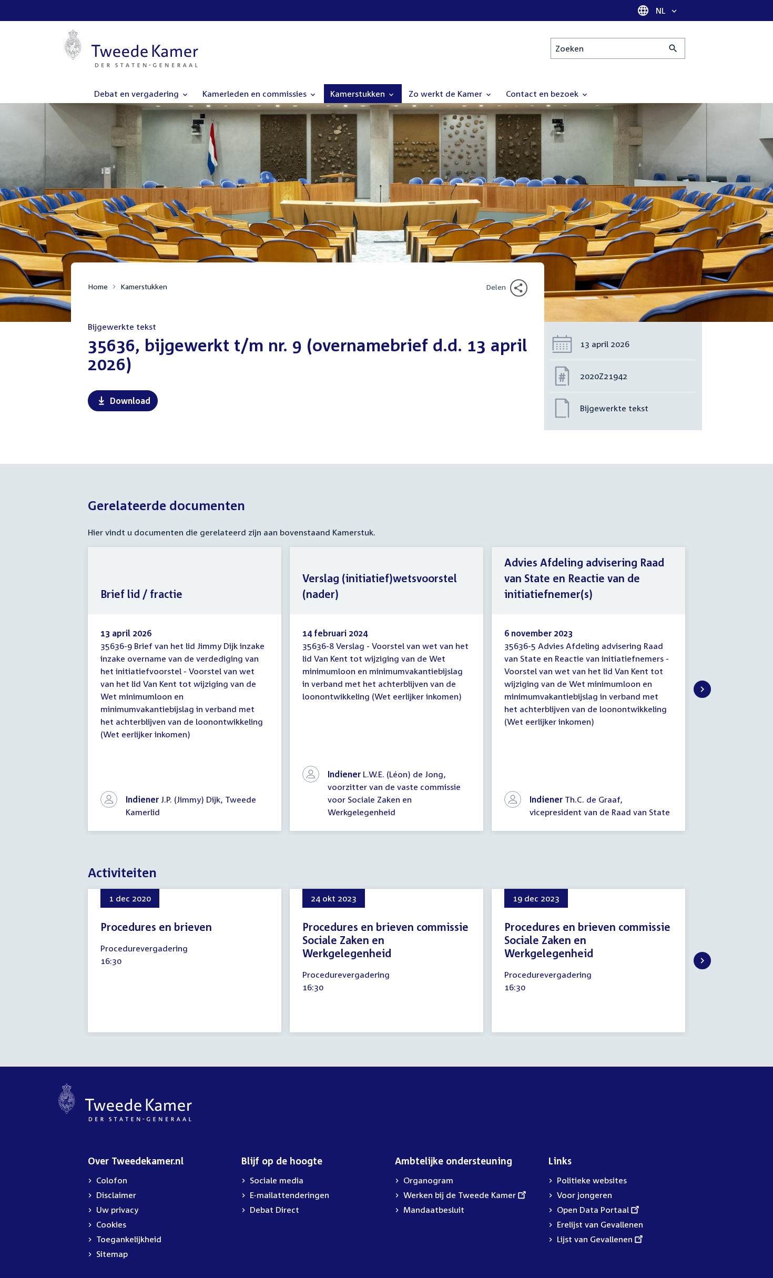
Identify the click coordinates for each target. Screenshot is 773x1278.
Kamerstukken (143, 286)
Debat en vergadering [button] (137, 93)
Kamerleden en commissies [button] (255, 93)
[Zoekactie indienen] (673, 48)
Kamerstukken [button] (358, 93)
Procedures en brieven (156, 926)
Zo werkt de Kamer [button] (446, 93)
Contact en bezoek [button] (543, 93)
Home (98, 286)
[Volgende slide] (702, 689)
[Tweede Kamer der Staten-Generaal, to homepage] (131, 48)
